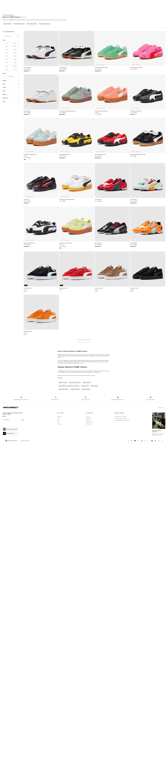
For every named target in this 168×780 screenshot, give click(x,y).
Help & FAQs (59, 416)
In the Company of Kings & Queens (121, 418)
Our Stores (59, 424)
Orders (58, 422)
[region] (84, 24)
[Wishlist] (57, 32)
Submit (22, 419)
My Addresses (88, 418)
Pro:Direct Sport (26, 440)
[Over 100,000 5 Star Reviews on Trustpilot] (21, 398)
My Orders (88, 416)
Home (4, 15)
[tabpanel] (14, 419)
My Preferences (88, 420)
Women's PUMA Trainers (9, 15)
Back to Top (161, 407)
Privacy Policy (88, 424)
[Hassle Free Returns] (55, 398)
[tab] (4, 416)
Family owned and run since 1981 (120, 416)
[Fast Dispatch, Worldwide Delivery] (118, 398)
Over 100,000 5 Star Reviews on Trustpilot (122, 420)
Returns (58, 420)
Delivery (58, 418)
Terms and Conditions (90, 422)
